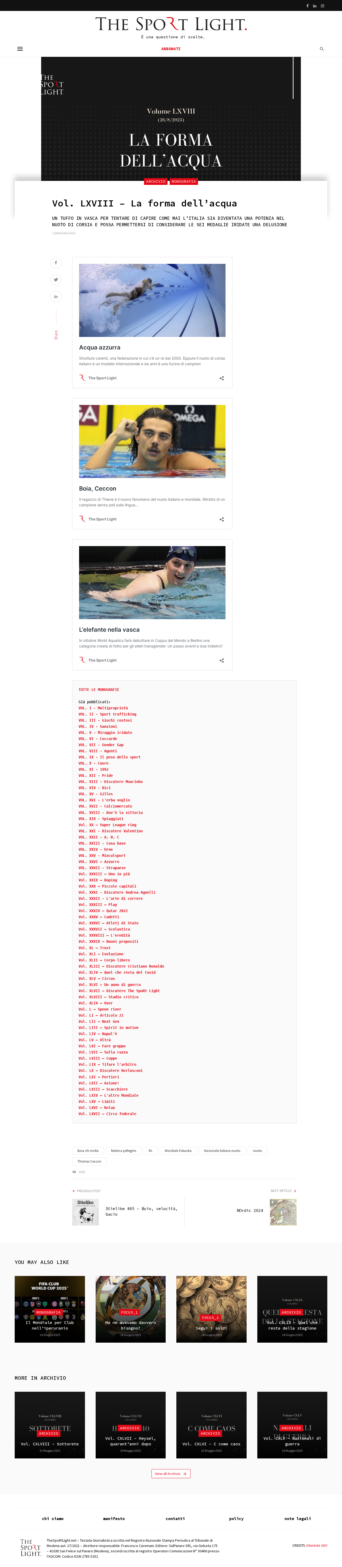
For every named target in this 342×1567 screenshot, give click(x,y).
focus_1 (129, 1312)
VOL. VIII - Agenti (98, 751)
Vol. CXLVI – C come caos (211, 1443)
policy (236, 1518)
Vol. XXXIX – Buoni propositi (108, 941)
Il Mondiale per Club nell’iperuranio (50, 1325)
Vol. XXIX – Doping (98, 880)
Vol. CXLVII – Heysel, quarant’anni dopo (130, 1441)
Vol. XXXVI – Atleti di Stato (108, 923)
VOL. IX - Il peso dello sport (110, 757)
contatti (175, 1518)
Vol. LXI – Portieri (99, 1077)
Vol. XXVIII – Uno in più (104, 874)
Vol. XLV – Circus (97, 978)
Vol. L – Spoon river (100, 1009)
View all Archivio (167, 1473)
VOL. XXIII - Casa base (102, 843)
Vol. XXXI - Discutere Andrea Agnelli (117, 892)
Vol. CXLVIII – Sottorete (50, 1443)
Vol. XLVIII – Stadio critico (108, 997)
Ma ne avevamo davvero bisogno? (130, 1325)
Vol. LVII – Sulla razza (103, 1052)
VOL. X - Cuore (93, 763)
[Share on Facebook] (56, 263)
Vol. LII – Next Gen (99, 1021)
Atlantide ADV (316, 1545)
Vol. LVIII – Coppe (98, 1058)
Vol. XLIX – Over (96, 1003)
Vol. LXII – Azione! (99, 1083)
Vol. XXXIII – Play (98, 904)
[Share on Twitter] (56, 280)
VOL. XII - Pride (96, 775)
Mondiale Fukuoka (178, 1150)
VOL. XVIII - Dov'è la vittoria (111, 812)
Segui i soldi (211, 1328)
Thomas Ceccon (89, 1161)
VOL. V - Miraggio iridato (105, 732)
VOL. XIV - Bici (95, 788)
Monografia (184, 181)
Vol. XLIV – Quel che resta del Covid (117, 972)
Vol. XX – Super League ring (107, 825)
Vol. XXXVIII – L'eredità (104, 935)
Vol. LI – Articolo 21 (101, 1015)
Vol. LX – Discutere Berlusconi (111, 1070)
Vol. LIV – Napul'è (98, 1034)
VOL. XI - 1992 (93, 769)
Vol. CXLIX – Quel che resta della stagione (292, 1325)
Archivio (155, 181)
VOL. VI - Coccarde (98, 739)
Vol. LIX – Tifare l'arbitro (107, 1064)
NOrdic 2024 (250, 1210)
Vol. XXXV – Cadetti (99, 917)
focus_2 (210, 1317)
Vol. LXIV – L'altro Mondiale (108, 1095)
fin (150, 1150)
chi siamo (53, 1518)
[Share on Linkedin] (56, 297)
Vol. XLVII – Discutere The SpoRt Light (119, 991)
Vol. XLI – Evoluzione (101, 954)
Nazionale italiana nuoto (222, 1150)
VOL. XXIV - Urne (96, 849)
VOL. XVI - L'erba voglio (104, 800)
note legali (298, 1518)
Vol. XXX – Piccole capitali (107, 886)
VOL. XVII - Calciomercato (105, 806)
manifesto (114, 1518)
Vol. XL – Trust (95, 948)
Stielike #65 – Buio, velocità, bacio (142, 1211)
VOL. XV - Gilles (96, 794)
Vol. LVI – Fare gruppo (102, 1046)
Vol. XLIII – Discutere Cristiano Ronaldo (121, 966)
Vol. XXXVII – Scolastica (104, 929)
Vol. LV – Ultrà (95, 1040)
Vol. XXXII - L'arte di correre (111, 898)
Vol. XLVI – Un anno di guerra (110, 985)
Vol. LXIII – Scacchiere (103, 1089)
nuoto (257, 1150)
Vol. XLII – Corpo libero (104, 960)
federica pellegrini (123, 1150)
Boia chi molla (88, 1150)
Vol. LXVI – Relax (97, 1107)
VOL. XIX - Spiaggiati (101, 819)
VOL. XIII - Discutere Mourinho (111, 781)
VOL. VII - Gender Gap (101, 745)
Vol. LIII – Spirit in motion (108, 1027)
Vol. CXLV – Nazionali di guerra (292, 1441)
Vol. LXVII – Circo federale (107, 1114)
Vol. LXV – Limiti (97, 1101)
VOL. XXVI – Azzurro (99, 862)
